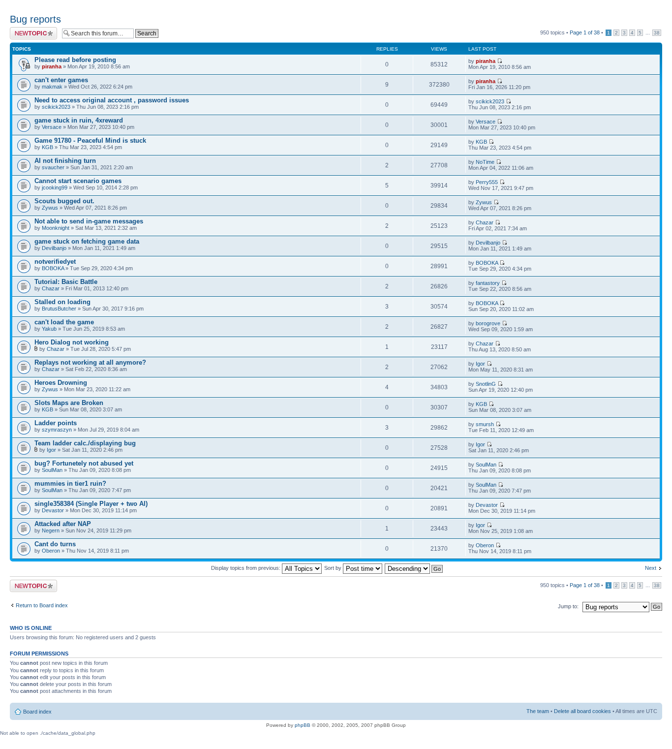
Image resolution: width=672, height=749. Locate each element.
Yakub (49, 329)
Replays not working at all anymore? (90, 362)
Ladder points (55, 423)
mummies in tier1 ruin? (70, 483)
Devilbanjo (54, 248)
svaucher (53, 167)
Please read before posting (75, 59)
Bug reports (35, 19)
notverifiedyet (55, 261)
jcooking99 (54, 187)
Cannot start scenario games (78, 181)
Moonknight (55, 228)
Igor (480, 364)
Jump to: (568, 606)
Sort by (333, 568)
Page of (585, 32)
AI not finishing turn (65, 160)
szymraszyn (57, 430)
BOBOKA (53, 268)
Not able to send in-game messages (88, 221)
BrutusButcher (59, 309)
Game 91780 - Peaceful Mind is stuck (90, 140)
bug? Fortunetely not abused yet (83, 463)
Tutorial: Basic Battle (65, 281)
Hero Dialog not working (71, 342)
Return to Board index (42, 605)
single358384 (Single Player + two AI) (91, 503)
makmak (52, 87)
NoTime (485, 162)
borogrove (488, 323)
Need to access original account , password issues (111, 100)
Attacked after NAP (62, 524)
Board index (37, 712)
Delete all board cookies (582, 711)
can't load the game (64, 322)
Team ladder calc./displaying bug (85, 443)
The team (537, 711)
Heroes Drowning (60, 382)
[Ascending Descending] (414, 568)
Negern (51, 530)
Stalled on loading (62, 302)
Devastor (53, 510)
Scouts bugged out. (64, 201)
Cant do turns (55, 544)
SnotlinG (486, 384)
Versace (51, 127)
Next (650, 568)
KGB (47, 147)
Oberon (51, 551)
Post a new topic (29, 30)
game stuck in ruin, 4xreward (78, 120)
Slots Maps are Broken (68, 402)
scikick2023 (56, 107)
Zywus (50, 208)
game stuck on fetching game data (86, 241)
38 (657, 32)
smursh (485, 424)
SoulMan (52, 470)
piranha (51, 66)
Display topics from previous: (246, 568)
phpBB (302, 725)
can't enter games (61, 80)
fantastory (488, 283)
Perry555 (487, 182)
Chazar (484, 222)
